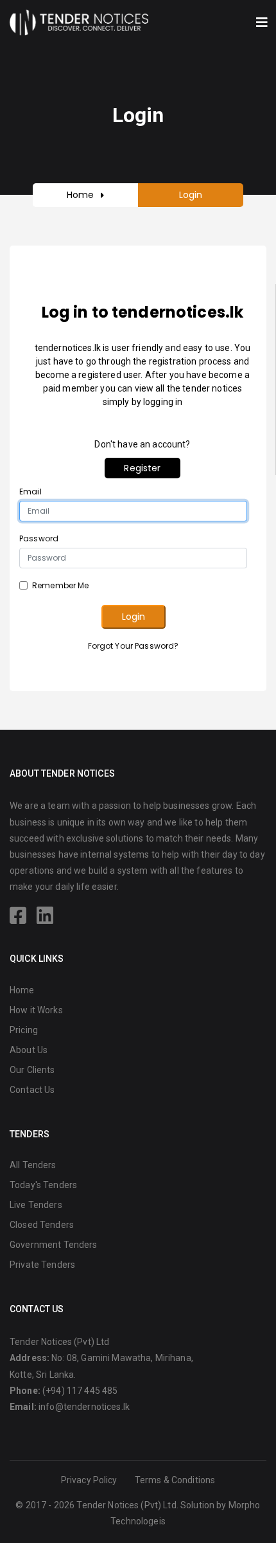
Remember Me (60, 585)
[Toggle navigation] (262, 22)
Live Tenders (36, 1205)
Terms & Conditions (175, 1480)
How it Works (36, 1010)
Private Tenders (42, 1264)
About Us (28, 1050)
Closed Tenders (42, 1225)
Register (142, 468)
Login (133, 616)
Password (38, 538)
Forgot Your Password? (133, 645)
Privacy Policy (89, 1480)
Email (30, 491)
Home (80, 194)
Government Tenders (54, 1245)
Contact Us (32, 1090)
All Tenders (33, 1165)
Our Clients (32, 1070)
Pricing (24, 1030)
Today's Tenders (43, 1185)
